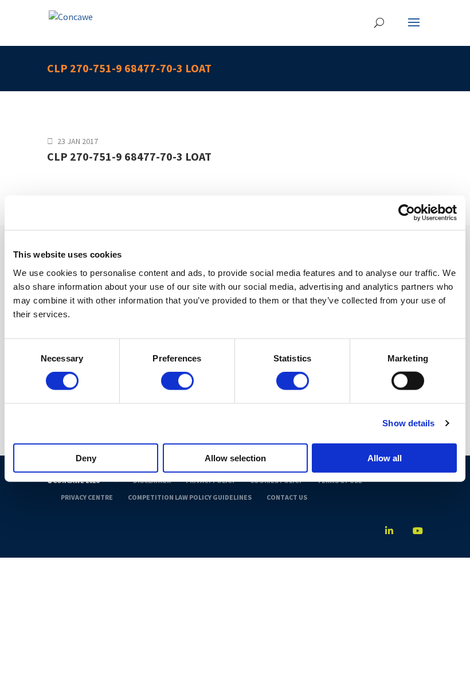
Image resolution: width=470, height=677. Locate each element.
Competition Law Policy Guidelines (190, 497)
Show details (408, 423)
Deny (86, 457)
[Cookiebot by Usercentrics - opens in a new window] (407, 212)
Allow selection (235, 457)
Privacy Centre (87, 497)
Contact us (287, 497)
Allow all (384, 457)
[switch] (177, 381)
